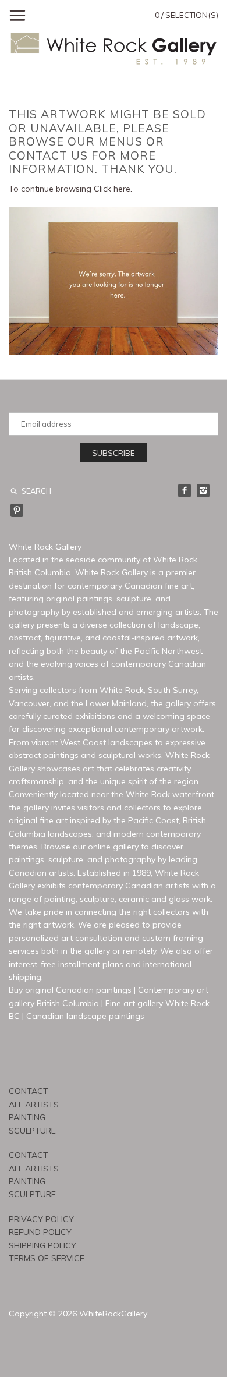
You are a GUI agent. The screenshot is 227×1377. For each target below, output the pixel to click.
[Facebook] (184, 490)
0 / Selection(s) (186, 15)
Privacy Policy (41, 1219)
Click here (112, 188)
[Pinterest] (16, 510)
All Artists (34, 1104)
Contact (28, 1091)
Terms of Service (46, 1258)
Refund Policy (40, 1232)
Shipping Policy (42, 1245)
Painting (27, 1117)
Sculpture (32, 1130)
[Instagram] (203, 490)
